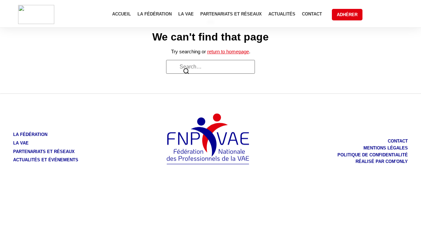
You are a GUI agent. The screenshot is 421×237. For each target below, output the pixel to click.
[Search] (186, 72)
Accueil (121, 14)
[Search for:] (210, 67)
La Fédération (154, 14)
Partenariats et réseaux (231, 14)
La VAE (186, 14)
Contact (312, 14)
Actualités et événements (45, 159)
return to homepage (228, 51)
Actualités (281, 14)
